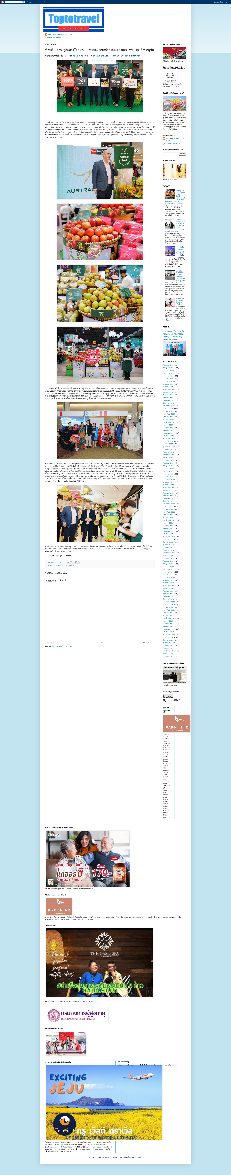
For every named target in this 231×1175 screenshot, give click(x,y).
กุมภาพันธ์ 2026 (169, 381)
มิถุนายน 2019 (168, 599)
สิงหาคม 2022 (168, 496)
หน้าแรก (100, 643)
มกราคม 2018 (168, 646)
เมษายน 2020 (168, 572)
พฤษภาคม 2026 (169, 373)
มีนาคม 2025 (168, 411)
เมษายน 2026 (168, 376)
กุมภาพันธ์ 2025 (169, 414)
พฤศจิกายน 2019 (169, 586)
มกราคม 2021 (168, 548)
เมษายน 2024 (168, 441)
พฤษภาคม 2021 (169, 537)
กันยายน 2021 (168, 526)
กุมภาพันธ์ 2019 (169, 610)
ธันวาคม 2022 (168, 485)
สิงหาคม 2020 (168, 561)
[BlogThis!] (71, 562)
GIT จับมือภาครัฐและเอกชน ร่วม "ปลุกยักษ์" (180, 250)
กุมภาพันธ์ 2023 (169, 480)
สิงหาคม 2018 (168, 627)
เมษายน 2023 (168, 474)
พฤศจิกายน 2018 (169, 618)
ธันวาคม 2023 (168, 452)
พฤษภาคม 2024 (169, 439)
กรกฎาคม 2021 (168, 531)
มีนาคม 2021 (168, 542)
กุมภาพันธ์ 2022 (169, 512)
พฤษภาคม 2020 (169, 569)
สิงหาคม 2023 (168, 463)
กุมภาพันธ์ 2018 (169, 643)
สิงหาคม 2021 (168, 529)
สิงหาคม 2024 (168, 431)
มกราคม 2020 (168, 580)
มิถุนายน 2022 (168, 501)
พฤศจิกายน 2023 (169, 455)
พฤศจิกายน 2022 (169, 488)
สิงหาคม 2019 (168, 594)
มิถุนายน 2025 (168, 403)
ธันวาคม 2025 (168, 387)
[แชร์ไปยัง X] (73, 562)
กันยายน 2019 (168, 591)
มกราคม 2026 (168, 384)
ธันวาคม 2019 (168, 583)
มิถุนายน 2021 (168, 534)
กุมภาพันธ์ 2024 (169, 447)
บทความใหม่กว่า (52, 643)
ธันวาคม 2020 (168, 550)
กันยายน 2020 (168, 558)
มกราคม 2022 (168, 515)
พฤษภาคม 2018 (169, 635)
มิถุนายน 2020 (168, 567)
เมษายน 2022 (168, 507)
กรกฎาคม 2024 (168, 433)
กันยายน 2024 (168, 428)
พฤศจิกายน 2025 (169, 390)
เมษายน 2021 (168, 539)
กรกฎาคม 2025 (168, 400)
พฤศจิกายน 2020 (169, 553)
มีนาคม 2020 (168, 575)
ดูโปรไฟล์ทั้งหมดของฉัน (53, 38)
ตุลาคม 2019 (168, 588)
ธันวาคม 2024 (168, 420)
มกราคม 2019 (168, 613)
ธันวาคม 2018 (168, 616)
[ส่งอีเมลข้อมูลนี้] (68, 562)
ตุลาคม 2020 (168, 556)
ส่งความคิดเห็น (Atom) (64, 646)
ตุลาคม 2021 (168, 523)
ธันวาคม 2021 (168, 518)
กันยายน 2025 (168, 395)
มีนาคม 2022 (168, 509)
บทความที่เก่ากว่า (148, 643)
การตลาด (57, 565)
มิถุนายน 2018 (168, 632)
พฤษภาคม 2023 (169, 471)
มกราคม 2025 (168, 417)
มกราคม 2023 (168, 482)
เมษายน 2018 (168, 637)
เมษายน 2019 (168, 605)
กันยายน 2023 (168, 460)
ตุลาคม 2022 (168, 490)
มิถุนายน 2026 (168, 371)
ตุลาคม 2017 (168, 654)
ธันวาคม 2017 (168, 648)
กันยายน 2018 (168, 624)
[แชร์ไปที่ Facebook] (76, 562)
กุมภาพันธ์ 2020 (169, 578)
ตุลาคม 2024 (168, 425)
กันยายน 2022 (168, 493)
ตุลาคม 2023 (168, 458)
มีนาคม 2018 (168, 640)
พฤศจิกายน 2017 (169, 651)
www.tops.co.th (102, 549)
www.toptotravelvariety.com (60, 34)
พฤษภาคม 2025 (169, 406)
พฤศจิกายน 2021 (169, 520)
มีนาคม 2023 (168, 477)
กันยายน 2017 (168, 656)
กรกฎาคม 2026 (168, 368)
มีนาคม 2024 (168, 444)
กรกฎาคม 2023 (168, 466)
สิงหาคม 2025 (168, 398)
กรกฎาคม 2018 (168, 629)
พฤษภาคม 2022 (169, 504)
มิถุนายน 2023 (168, 469)
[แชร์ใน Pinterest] (78, 562)
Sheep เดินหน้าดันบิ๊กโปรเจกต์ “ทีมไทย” (180, 301)
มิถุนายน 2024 (168, 436)
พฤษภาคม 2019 (169, 602)
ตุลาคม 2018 (168, 621)
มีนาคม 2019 (168, 607)
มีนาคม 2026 (168, 379)
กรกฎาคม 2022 (168, 498)
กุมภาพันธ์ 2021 (169, 545)
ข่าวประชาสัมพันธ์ (68, 565)
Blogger (138, 1158)
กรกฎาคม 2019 (168, 597)
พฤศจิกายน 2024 (169, 422)
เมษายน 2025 (168, 409)
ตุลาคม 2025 (168, 392)
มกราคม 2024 (168, 449)
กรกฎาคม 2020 (168, 564)
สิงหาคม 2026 (168, 365)
